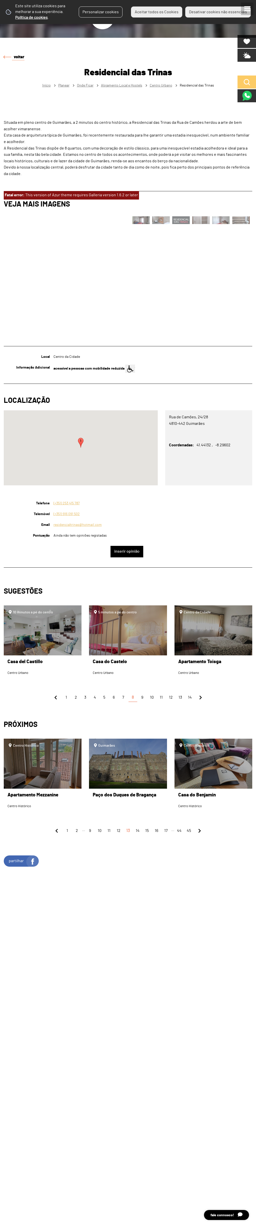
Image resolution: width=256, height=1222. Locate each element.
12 (171, 697)
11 (161, 697)
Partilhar (16, 861)
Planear (64, 85)
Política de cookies (31, 18)
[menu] (247, 9)
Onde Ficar (85, 85)
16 (156, 831)
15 (147, 831)
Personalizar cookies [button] (100, 12)
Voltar (19, 57)
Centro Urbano (161, 85)
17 (166, 831)
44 (179, 831)
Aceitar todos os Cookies (156, 12)
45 (189, 831)
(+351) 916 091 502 (67, 514)
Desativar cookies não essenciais (218, 12)
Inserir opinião (127, 551)
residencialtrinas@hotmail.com (78, 525)
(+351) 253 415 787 (67, 503)
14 (190, 697)
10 (152, 697)
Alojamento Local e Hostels (121, 85)
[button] (81, 443)
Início (46, 85)
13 (180, 697)
